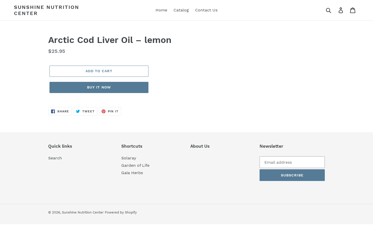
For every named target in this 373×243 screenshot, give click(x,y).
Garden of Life (135, 165)
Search (55, 158)
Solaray (128, 158)
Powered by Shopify (121, 212)
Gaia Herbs (132, 172)
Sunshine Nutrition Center (46, 10)
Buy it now (99, 87)
